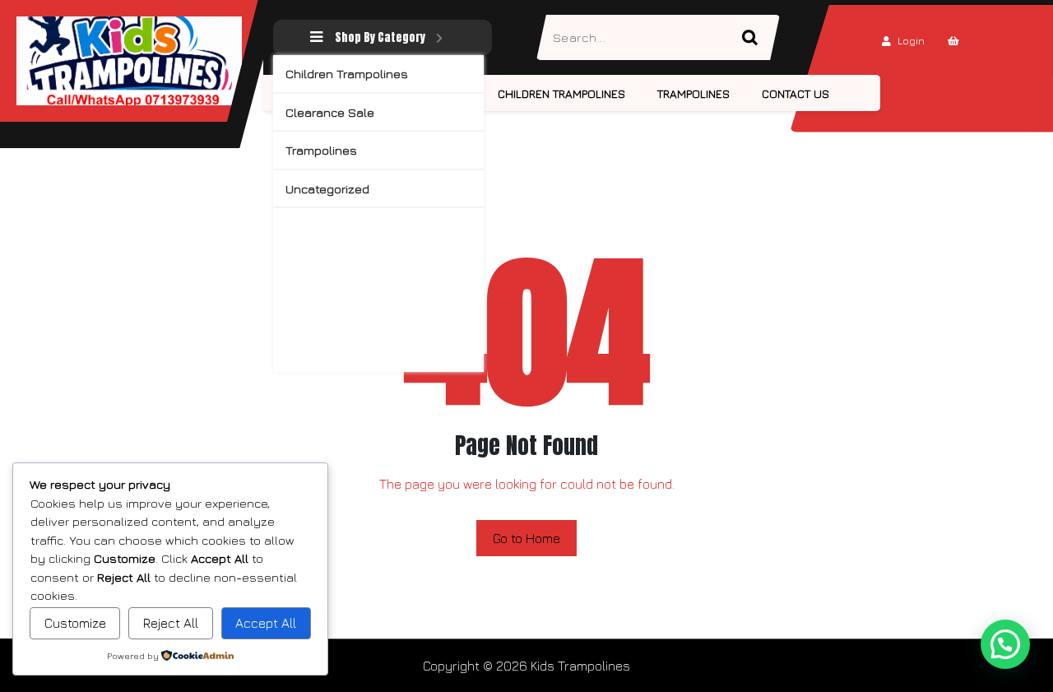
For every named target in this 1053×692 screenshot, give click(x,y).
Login (911, 41)
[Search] (757, 37)
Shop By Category (380, 37)
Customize (75, 622)
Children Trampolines (346, 74)
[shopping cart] (953, 41)
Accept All (265, 622)
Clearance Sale (329, 112)
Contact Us (795, 93)
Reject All (170, 622)
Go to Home (526, 538)
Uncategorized (327, 189)
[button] (1005, 644)
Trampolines (321, 150)
